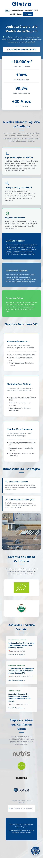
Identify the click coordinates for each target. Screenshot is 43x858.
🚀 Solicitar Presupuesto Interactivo (22, 49)
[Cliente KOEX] (21, 790)
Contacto (28, 14)
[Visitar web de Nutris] (21, 754)
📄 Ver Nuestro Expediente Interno (21, 592)
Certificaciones (16, 14)
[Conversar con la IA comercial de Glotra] (35, 850)
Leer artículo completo (15, 655)
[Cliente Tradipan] (21, 778)
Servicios (28, 10)
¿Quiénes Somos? (17, 10)
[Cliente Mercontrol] (21, 766)
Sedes (36, 10)
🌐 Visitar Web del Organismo (21, 587)
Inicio (7, 10)
